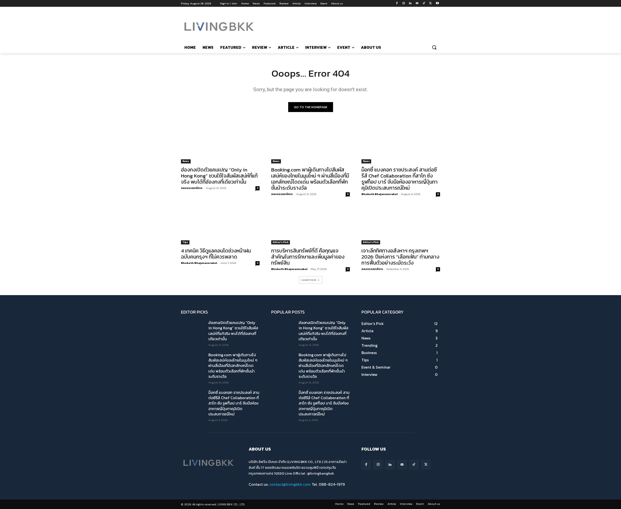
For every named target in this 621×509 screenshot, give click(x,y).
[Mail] (417, 3)
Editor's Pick (280, 242)
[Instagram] (403, 3)
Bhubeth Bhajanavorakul (379, 194)
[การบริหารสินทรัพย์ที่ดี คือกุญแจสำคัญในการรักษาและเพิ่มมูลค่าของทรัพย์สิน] (310, 224)
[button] (434, 47)
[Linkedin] (410, 3)
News (185, 161)
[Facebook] (397, 3)
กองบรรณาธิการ (192, 188)
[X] (430, 3)
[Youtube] (437, 3)
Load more (309, 280)
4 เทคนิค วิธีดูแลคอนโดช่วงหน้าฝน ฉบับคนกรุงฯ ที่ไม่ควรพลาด (216, 253)
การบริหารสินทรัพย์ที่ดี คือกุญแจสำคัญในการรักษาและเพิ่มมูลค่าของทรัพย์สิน (307, 257)
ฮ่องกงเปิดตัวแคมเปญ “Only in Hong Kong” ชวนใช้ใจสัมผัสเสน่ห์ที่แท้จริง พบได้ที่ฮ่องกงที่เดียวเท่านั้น (219, 176)
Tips (185, 242)
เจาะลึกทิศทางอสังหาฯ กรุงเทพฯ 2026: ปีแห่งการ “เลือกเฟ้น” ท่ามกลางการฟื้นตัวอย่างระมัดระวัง (400, 257)
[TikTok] (424, 3)
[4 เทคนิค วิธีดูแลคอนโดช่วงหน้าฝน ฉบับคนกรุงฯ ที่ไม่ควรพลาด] (220, 224)
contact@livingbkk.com (290, 484)
